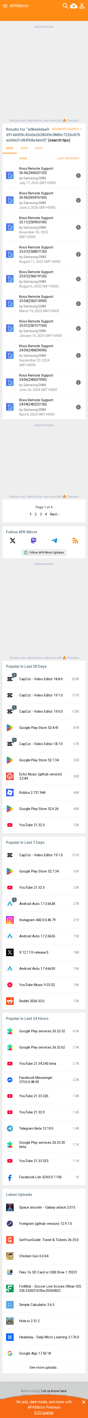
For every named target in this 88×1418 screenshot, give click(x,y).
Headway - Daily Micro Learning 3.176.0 (49, 1337)
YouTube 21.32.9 (32, 1112)
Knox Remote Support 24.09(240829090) (36, 348)
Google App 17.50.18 (35, 1353)
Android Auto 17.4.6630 (37, 968)
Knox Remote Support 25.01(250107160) (36, 323)
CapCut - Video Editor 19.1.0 (41, 695)
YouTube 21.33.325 (33, 1161)
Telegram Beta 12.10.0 (36, 1128)
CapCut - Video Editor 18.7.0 (41, 744)
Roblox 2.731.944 (32, 792)
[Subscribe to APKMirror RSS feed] (75, 542)
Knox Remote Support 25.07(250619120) (36, 274)
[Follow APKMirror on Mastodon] (33, 542)
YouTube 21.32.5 (32, 825)
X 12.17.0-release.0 (33, 952)
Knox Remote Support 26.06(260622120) (36, 170)
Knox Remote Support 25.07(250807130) (36, 249)
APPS (24, 148)
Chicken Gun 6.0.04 (33, 1256)
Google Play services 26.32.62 (42, 1047)
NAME (23, 158)
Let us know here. (54, 1391)
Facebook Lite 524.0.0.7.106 (40, 1177)
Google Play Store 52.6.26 (39, 809)
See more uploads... (44, 1367)
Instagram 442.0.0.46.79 (37, 920)
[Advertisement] (44, 73)
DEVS (38, 148)
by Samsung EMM (32, 178)
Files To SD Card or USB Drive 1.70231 (48, 1272)
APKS (9, 148)
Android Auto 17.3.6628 (37, 904)
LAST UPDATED (67, 158)
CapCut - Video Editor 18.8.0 (41, 679)
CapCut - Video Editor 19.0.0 (41, 711)
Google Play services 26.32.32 (42, 1031)
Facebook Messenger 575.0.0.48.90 (36, 1080)
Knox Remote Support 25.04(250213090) (36, 299)
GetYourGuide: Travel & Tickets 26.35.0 (49, 1240)
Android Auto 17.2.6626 (37, 936)
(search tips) (59, 140)
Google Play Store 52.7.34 (39, 760)
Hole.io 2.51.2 (29, 1321)
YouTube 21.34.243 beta (37, 1063)
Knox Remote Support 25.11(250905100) (36, 220)
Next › (54, 514)
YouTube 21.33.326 (33, 1096)
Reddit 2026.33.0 (31, 1001)
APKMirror (19, 5)
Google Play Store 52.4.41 (39, 728)
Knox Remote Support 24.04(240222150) (36, 402)
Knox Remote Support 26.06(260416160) (36, 195)
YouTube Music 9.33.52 (37, 985)
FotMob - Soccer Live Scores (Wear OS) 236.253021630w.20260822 (50, 1288)
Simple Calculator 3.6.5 (36, 1305)
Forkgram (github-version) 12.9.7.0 (45, 1224)
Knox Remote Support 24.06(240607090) (36, 377)
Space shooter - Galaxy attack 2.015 (47, 1207)
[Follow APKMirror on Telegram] (54, 542)
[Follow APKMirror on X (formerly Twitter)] (12, 542)
